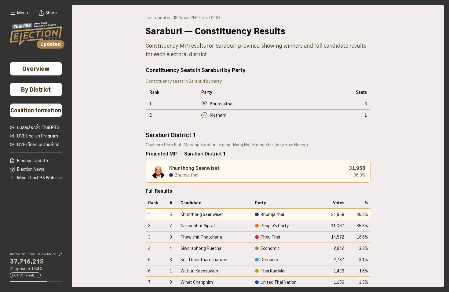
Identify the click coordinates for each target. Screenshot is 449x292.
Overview (35, 68)
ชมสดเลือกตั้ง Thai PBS (38, 127)
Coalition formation (36, 110)
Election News (30, 169)
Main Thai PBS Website (39, 178)
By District (36, 89)
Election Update (32, 161)
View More (47, 254)
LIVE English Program (37, 136)
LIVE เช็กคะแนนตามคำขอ (38, 144)
